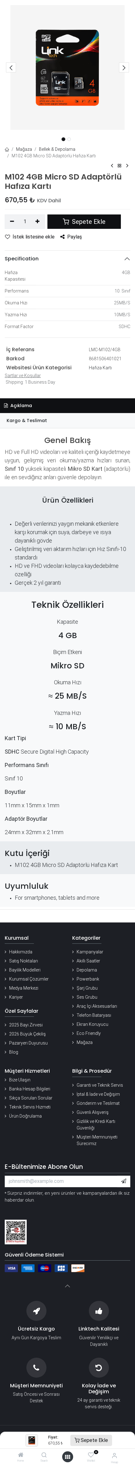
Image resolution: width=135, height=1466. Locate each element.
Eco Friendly (89, 1033)
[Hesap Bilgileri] (114, 1455)
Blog (13, 1052)
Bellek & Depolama (57, 149)
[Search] (44, 1455)
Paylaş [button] (74, 237)
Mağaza (24, 149)
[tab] (67, 420)
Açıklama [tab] (20, 405)
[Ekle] (38, 222)
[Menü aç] (67, 1457)
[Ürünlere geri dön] (119, 166)
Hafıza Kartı (100, 367)
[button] (11, 67)
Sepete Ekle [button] (87, 221)
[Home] (21, 1455)
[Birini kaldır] (12, 222)
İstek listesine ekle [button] (34, 237)
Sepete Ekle (93, 1440)
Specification (22, 258)
